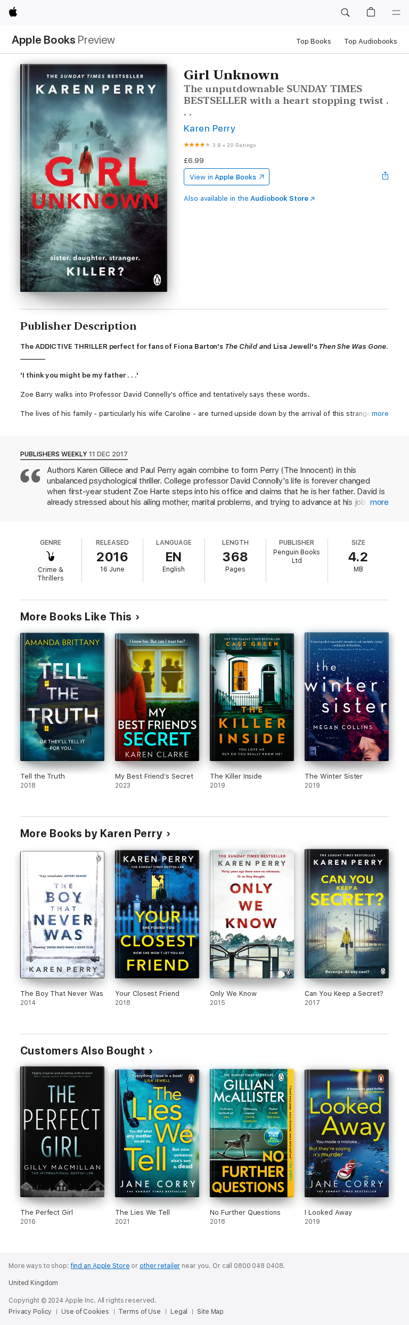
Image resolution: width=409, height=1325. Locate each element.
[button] (345, 13)
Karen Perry (209, 128)
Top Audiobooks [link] (370, 41)
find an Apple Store (100, 1266)
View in (223, 177)
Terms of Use (139, 1311)
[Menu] (396, 13)
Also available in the (246, 198)
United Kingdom (33, 1283)
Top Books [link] (313, 41)
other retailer (160, 1266)
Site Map (210, 1311)
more (380, 414)
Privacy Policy (30, 1311)
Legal (178, 1311)
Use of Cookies (85, 1311)
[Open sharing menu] (385, 176)
